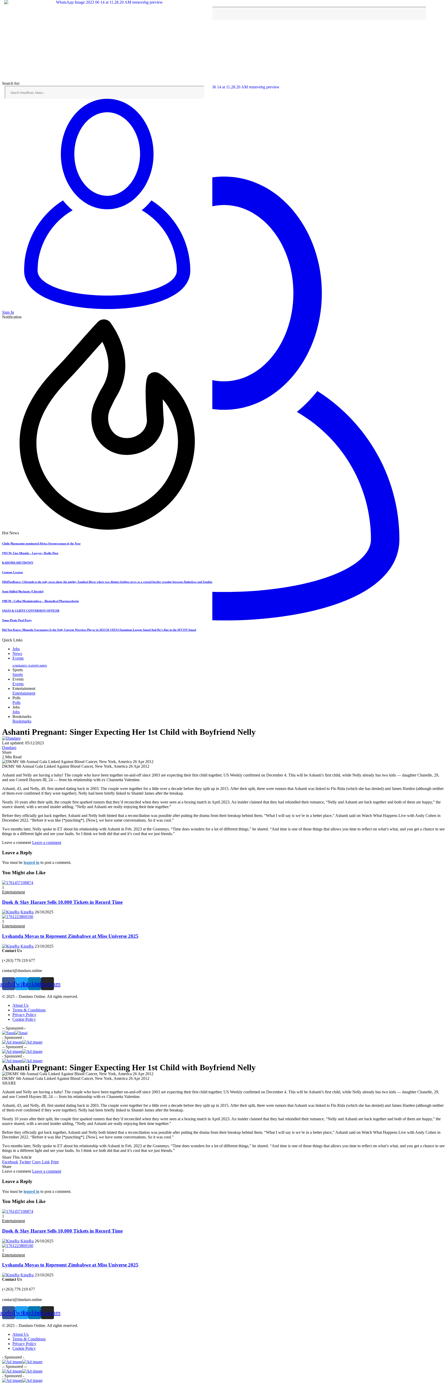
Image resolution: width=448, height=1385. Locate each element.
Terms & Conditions (29, 1010)
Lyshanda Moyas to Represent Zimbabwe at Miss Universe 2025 (70, 936)
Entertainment (13, 892)
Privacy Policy (24, 1014)
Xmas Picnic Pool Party (17, 620)
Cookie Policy (24, 1019)
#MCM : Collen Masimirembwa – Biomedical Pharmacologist (40, 601)
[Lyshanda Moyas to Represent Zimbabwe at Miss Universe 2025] (17, 916)
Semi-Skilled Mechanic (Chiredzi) (23, 591)
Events (18, 658)
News (17, 653)
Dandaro (9, 747)
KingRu (27, 912)
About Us (20, 1005)
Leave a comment (46, 842)
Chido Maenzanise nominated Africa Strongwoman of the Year (41, 543)
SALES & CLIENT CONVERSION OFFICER (30, 610)
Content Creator (12, 572)
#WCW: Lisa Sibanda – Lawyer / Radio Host (30, 553)
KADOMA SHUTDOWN (17, 562)
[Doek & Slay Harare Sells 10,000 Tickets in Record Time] (17, 882)
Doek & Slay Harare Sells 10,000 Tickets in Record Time (62, 902)
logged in (31, 862)
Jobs (16, 649)
